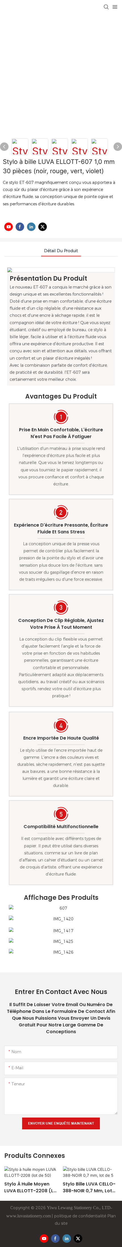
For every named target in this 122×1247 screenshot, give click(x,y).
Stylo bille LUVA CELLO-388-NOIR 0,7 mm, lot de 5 (89, 1187)
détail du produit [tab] (61, 250)
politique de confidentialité (79, 1216)
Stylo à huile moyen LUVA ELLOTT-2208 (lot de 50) (31, 1187)
